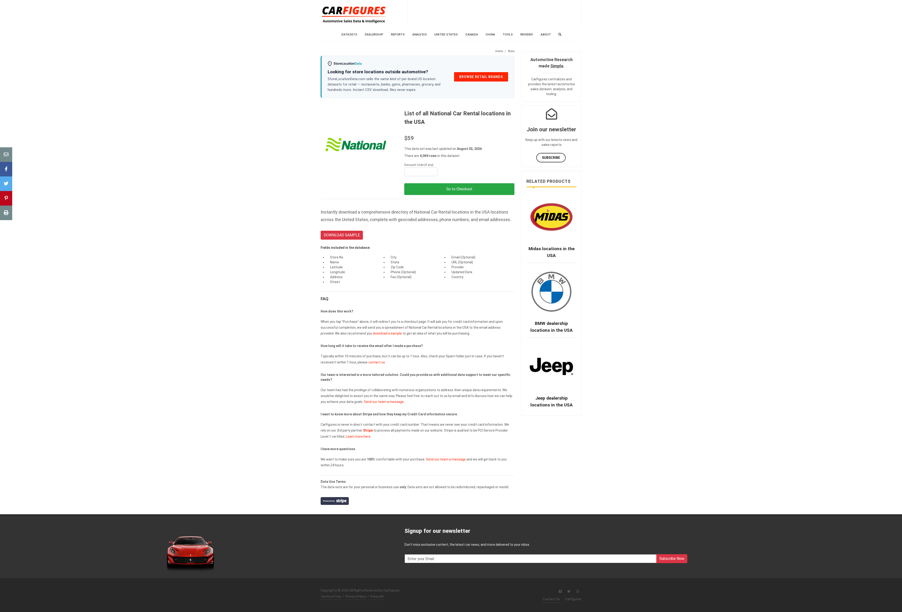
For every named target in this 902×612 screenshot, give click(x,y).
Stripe (368, 430)
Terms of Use (331, 596)
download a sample (387, 333)
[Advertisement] (494, 13)
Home (499, 51)
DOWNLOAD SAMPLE (342, 235)
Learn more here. (358, 436)
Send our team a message (384, 402)
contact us (376, 362)
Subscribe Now (671, 558)
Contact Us (551, 599)
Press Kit (377, 596)
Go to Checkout (459, 189)
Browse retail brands (481, 77)
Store (511, 51)
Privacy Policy (356, 596)
